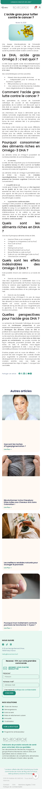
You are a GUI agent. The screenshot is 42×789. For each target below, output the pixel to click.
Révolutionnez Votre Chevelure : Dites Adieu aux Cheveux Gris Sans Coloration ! (20, 502)
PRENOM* (7, 673)
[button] (19, 373)
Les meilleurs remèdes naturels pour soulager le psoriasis (21, 563)
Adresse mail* (8, 681)
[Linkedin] (11, 644)
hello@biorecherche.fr (10, 654)
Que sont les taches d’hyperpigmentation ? (15, 445)
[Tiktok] (7, 644)
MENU (6, 8)
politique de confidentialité (25, 690)
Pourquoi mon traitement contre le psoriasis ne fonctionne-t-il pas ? (20, 624)
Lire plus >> (8, 449)
